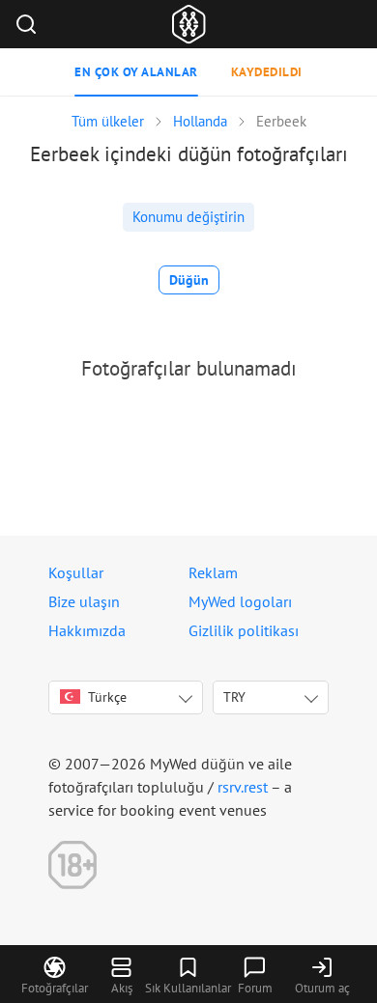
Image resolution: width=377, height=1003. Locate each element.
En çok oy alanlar (136, 72)
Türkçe (107, 697)
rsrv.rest (243, 786)
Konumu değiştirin (188, 217)
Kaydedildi (267, 72)
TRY (234, 697)
